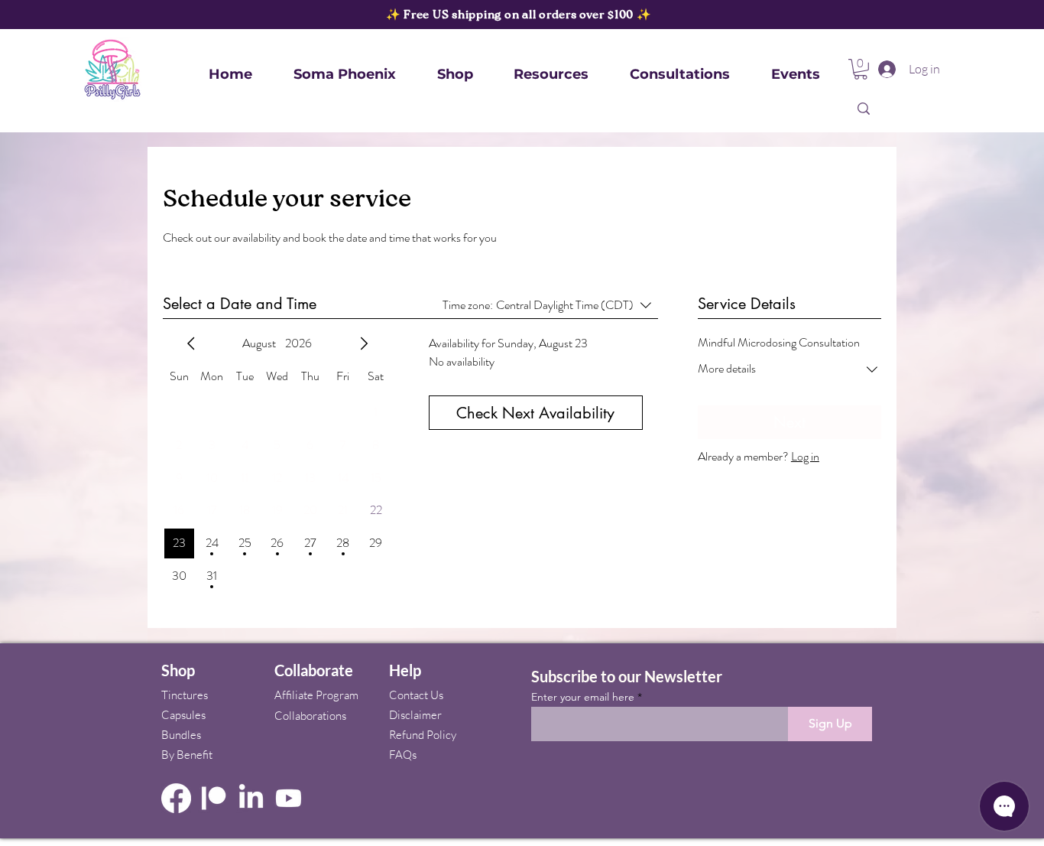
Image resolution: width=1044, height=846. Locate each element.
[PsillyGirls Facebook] (176, 798)
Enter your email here (582, 696)
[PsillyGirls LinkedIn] (251, 798)
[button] (455, 75)
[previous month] (191, 343)
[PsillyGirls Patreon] (214, 798)
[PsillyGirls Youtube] (288, 798)
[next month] (364, 343)
